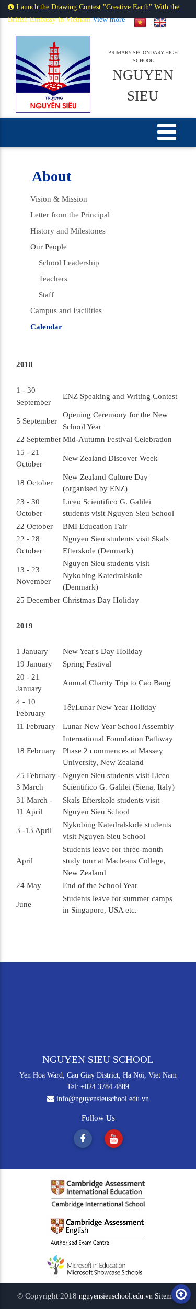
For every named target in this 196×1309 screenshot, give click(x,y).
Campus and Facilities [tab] (66, 310)
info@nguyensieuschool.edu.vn (101, 1099)
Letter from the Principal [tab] (70, 214)
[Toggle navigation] (167, 131)
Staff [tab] (42, 295)
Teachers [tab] (48, 278)
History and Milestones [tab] (68, 231)
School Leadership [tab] (64, 263)
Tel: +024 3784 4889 (98, 1087)
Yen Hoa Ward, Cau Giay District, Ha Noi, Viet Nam (98, 1075)
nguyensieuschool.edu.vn (117, 1296)
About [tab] (51, 176)
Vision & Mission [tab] (58, 199)
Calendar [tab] (46, 327)
